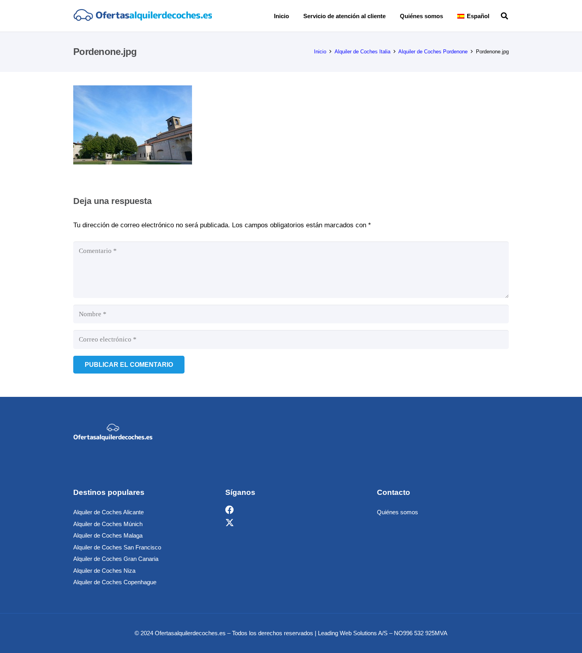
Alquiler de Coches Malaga (108, 535)
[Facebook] (229, 510)
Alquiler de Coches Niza (104, 570)
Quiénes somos (397, 512)
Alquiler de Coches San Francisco (117, 547)
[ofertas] (142, 16)
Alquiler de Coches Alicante (108, 512)
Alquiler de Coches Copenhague (114, 582)
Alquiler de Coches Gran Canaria (115, 558)
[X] (229, 523)
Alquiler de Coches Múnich (108, 524)
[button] (495, 15)
